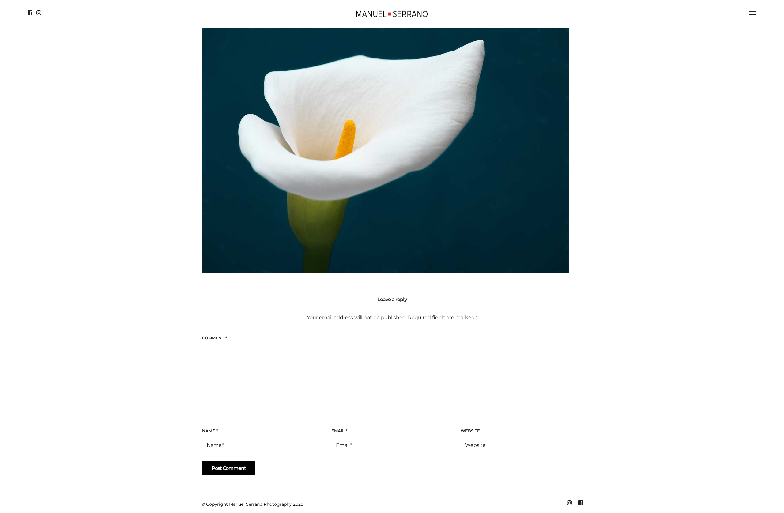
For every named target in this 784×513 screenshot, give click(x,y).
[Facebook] (30, 13)
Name (210, 430)
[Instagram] (38, 13)
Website (470, 430)
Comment (214, 337)
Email (339, 430)
